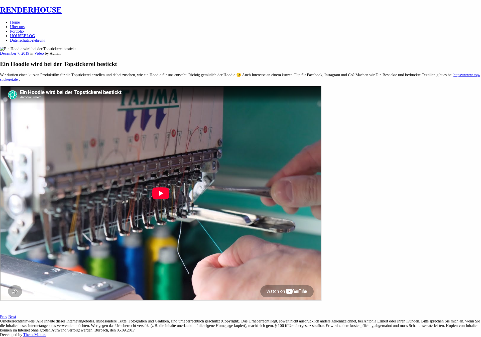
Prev (3, 316)
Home (15, 22)
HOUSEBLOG (22, 36)
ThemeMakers (34, 334)
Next (12, 316)
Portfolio (17, 31)
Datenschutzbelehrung (27, 40)
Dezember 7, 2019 (14, 53)
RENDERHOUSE (31, 9)
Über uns (17, 27)
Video (39, 53)
